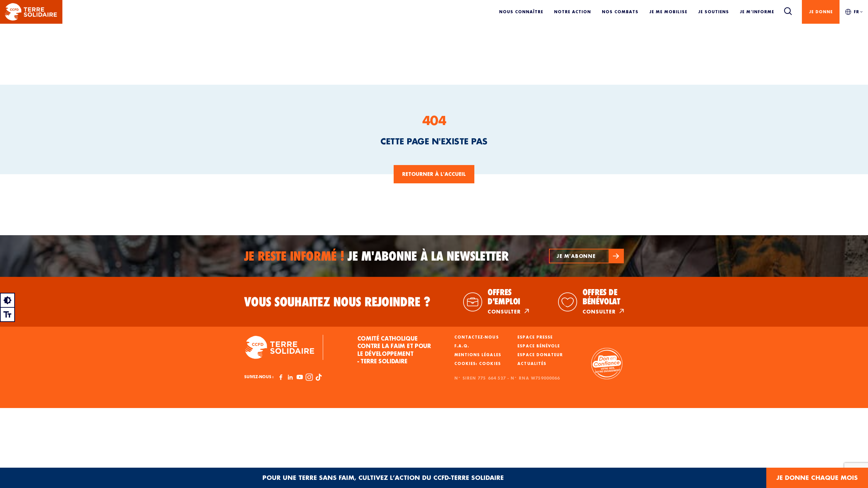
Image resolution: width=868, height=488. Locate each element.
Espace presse (535, 337)
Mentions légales (477, 354)
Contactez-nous (476, 337)
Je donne (821, 11)
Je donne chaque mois (817, 478)
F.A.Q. (461, 346)
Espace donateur (540, 354)
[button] (586, 256)
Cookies (489, 363)
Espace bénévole (538, 346)
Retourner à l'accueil (434, 174)
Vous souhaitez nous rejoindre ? (337, 302)
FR (856, 11)
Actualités (531, 363)
